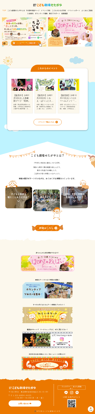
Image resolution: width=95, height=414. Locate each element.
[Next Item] (88, 32)
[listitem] (18, 195)
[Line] (66, 392)
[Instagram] (72, 392)
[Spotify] (77, 392)
